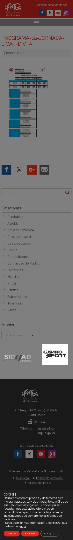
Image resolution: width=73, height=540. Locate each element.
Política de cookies (39, 482)
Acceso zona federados (52, 4)
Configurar (49, 533)
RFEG (11, 283)
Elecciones (15, 270)
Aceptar (12, 533)
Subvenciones (17, 297)
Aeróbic (12, 223)
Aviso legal (23, 478)
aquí (23, 526)
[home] (17, 9)
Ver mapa (39, 421)
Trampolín (14, 303)
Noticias (13, 277)
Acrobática (15, 217)
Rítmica (12, 290)
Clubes (12, 250)
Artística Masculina (20, 237)
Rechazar (30, 533)
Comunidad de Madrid (23, 263)
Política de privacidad (49, 478)
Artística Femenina (20, 230)
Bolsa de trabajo (19, 243)
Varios (11, 310)
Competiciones (18, 257)
